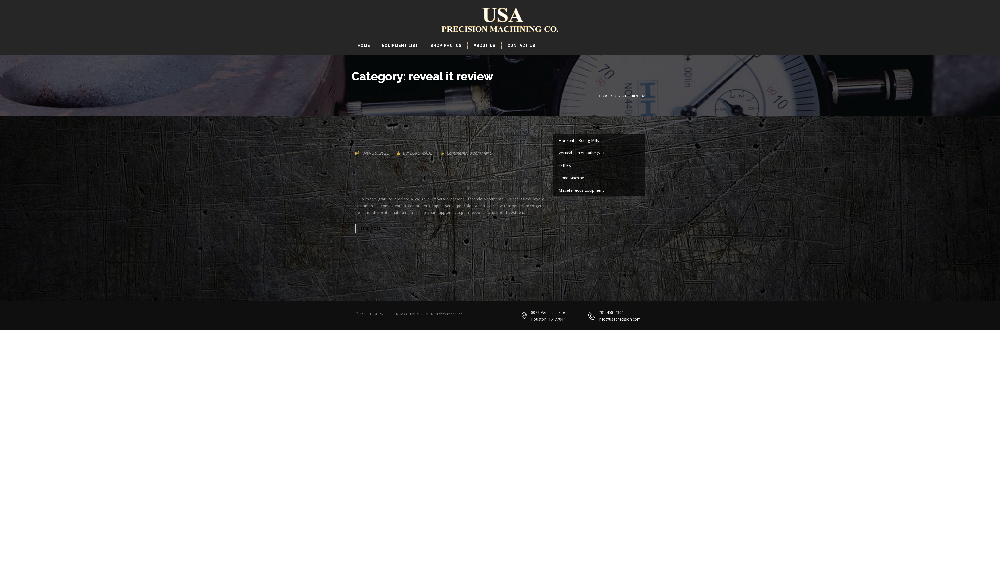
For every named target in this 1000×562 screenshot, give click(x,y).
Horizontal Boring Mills (579, 140)
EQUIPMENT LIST (400, 45)
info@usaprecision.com (620, 319)
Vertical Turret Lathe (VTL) (583, 152)
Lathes (565, 165)
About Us (485, 45)
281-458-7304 (611, 312)
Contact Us (521, 45)
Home (364, 45)
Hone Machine (571, 177)
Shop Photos (446, 45)
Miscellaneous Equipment (581, 190)
